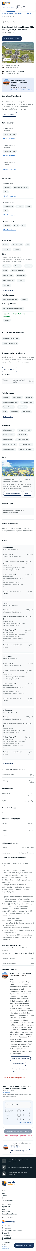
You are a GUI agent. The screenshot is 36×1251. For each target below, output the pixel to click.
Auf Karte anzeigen (13, 493)
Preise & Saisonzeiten (25, 1122)
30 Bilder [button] (7, 60)
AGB (3, 1209)
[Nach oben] (32, 1239)
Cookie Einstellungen (9, 1214)
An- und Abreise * (12, 1105)
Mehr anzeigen (9, 114)
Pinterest (7, 1238)
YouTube (7, 1233)
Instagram (8, 1235)
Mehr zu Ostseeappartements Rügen (21, 89)
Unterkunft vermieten (8, 7)
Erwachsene (9, 1110)
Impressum (6, 1207)
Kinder (7, 1115)
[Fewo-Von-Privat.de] (18, 1221)
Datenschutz (6, 1211)
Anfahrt (27, 493)
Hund (6, 1118)
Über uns (5, 1193)
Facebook (8, 1228)
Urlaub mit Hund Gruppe (13, 1231)
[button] (18, 52)
